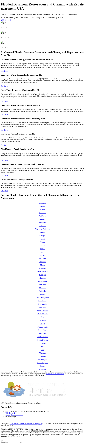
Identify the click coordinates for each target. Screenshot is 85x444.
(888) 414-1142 (6, 20)
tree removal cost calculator (55, 374)
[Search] (21, 442)
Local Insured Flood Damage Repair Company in (26, 424)
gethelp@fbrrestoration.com (14, 415)
